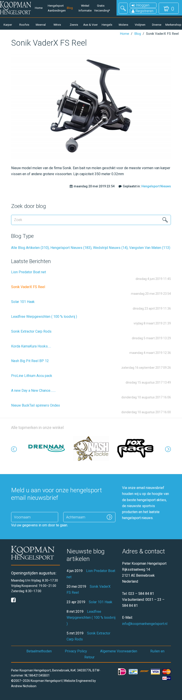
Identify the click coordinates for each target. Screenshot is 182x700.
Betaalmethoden (39, 651)
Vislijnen (140, 24)
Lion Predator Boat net (28, 272)
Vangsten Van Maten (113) (149, 248)
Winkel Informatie (85, 8)
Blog (70, 8)
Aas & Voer (90, 24)
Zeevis (74, 24)
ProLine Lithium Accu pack (31, 376)
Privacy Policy (76, 651)
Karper (8, 24)
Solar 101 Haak (23, 302)
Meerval (41, 24)
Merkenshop (173, 24)
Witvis (57, 24)
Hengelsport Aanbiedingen (54, 8)
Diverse (156, 24)
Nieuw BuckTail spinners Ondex (35, 405)
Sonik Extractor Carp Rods (31, 331)
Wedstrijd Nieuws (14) (110, 248)
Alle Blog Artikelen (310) (30, 248)
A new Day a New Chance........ (33, 390)
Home (39, 8)
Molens (123, 24)
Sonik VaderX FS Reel (28, 287)
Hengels (107, 24)
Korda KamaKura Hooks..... (31, 346)
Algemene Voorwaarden (118, 651)
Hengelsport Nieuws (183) (70, 248)
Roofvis (24, 24)
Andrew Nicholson (23, 686)
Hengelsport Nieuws (156, 186)
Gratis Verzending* (100, 8)
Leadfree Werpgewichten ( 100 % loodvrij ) (44, 316)
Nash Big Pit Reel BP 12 (30, 361)
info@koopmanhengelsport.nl (144, 624)
